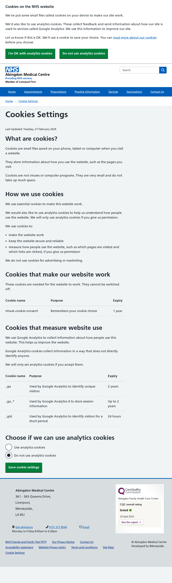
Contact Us (157, 91)
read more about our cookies (135, 38)
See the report (129, 522)
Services (113, 91)
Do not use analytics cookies (83, 53)
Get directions (24, 527)
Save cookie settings (23, 467)
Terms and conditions (84, 547)
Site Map (108, 547)
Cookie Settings (28, 101)
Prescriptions (58, 91)
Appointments (33, 91)
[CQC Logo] (129, 494)
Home (12, 91)
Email (86, 527)
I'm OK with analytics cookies (30, 53)
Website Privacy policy (52, 547)
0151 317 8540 (58, 527)
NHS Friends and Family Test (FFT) (26, 542)
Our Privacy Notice (63, 542)
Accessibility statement (19, 547)
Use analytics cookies (29, 447)
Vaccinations (134, 91)
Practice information (87, 91)
